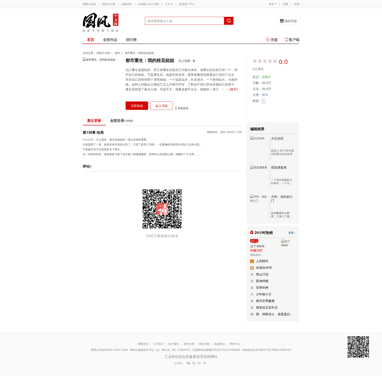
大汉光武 (277, 138)
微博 (199, 363)
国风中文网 (108, 4)
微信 (188, 363)
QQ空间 (204, 363)
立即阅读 (137, 105)
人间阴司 (260, 261)
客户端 (294, 39)
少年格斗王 (261, 294)
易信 (194, 363)
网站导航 (204, 343)
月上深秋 (184, 60)
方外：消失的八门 (282, 198)
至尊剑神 (260, 287)
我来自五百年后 (264, 307)
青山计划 (260, 274)
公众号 (169, 4)
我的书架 (291, 21)
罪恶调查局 (278, 167)
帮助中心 (234, 343)
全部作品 (110, 39)
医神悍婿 (260, 281)
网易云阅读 (89, 4)
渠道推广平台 (187, 4)
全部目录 (121, 120)
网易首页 (143, 343)
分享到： (179, 363)
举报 (296, 4)
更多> (291, 233)
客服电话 (219, 343)
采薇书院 (126, 4)
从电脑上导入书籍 (148, 4)
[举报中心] (311, 350)
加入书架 (161, 105)
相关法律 (189, 343)
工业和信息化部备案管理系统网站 (191, 356)
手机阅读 (183, 108)
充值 (274, 39)
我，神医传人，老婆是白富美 (272, 314)
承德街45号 (261, 267)
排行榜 (131, 39)
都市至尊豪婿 (263, 300)
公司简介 (158, 343)
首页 (90, 39)
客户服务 (173, 343)
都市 (117, 53)
